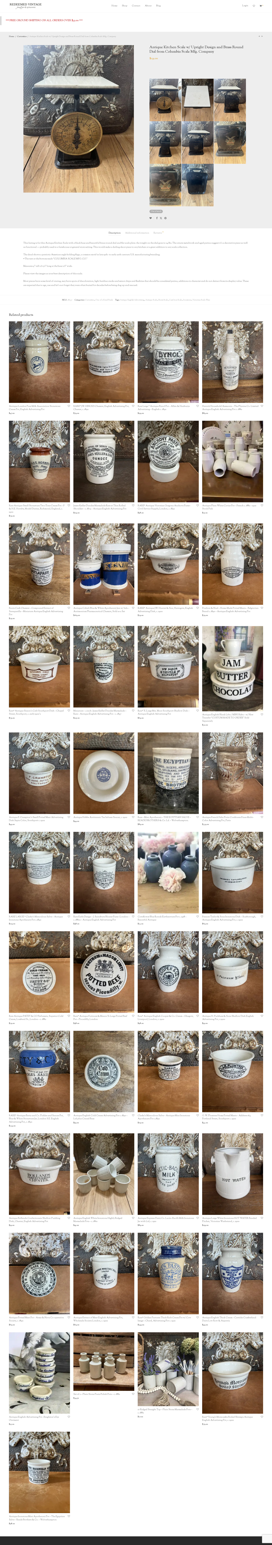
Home (114, 6)
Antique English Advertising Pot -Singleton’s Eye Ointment (34, 1419)
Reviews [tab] (158, 233)
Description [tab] (115, 233)
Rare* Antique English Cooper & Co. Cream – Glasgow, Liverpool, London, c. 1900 (166, 1018)
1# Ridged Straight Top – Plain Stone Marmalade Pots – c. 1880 (165, 1411)
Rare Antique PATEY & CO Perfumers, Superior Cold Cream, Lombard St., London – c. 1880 (36, 1018)
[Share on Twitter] (161, 218)
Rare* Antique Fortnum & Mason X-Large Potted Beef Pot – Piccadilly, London (100, 1018)
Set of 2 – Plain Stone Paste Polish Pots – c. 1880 (96, 1394)
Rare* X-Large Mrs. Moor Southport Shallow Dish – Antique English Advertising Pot (163, 712)
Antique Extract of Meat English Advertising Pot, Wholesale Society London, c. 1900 (98, 1319)
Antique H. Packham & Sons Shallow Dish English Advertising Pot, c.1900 (228, 1018)
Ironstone (187, 300)
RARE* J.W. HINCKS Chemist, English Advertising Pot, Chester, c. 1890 (101, 408)
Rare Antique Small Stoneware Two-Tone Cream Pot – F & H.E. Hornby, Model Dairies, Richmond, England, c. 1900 (37, 509)
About (148, 6)
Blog (158, 6)
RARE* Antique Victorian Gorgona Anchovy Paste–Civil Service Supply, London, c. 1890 (164, 507)
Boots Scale (163, 300)
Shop (124, 6)
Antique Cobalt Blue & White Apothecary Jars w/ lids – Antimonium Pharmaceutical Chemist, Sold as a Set (101, 610)
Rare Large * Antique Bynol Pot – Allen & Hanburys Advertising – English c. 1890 (164, 408)
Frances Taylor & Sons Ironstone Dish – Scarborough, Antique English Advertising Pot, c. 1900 (229, 918)
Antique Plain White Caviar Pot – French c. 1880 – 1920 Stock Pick (229, 507)
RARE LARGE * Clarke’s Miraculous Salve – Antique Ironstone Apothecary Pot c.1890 (36, 918)
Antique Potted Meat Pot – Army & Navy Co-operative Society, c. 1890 (36, 1319)
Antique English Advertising (132, 300)
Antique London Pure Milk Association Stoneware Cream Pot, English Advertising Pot (34, 408)
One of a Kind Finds (104, 300)
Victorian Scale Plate (201, 300)
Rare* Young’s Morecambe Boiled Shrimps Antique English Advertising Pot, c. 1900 (227, 1419)
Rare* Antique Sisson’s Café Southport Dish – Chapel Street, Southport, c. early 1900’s (36, 712)
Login (245, 5)
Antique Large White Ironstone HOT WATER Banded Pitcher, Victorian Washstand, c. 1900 (229, 1220)
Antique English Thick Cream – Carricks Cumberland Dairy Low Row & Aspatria (229, 1319)
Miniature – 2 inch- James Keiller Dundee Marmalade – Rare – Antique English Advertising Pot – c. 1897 (99, 712)
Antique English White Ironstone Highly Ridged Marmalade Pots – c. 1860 (97, 1220)
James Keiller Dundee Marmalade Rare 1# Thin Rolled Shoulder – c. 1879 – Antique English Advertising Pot (99, 507)
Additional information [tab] (137, 233)
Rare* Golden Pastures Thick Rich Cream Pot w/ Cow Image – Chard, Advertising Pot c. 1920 (164, 1319)
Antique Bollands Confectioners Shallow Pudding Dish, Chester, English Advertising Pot (34, 1220)
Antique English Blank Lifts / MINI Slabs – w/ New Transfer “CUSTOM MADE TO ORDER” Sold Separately (227, 718)
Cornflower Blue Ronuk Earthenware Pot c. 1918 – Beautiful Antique (162, 918)
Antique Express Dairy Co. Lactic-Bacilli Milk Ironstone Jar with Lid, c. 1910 (166, 1220)
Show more (24, 413)
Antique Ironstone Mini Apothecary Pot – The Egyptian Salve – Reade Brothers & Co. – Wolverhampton (37, 1518)
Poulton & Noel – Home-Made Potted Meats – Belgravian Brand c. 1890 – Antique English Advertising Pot (230, 610)
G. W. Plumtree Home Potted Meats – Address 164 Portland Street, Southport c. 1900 (226, 1117)
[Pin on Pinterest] (165, 218)
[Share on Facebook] (157, 218)
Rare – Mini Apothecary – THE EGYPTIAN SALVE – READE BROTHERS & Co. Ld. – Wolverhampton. (164, 819)
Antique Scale (151, 300)
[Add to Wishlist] (151, 218)
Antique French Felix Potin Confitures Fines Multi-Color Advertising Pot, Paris (228, 819)
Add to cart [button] (13, 413)
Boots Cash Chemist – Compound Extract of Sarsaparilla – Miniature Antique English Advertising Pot (36, 611)
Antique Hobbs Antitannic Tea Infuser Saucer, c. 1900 (100, 817)
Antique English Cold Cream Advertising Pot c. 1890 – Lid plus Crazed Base (100, 1117)
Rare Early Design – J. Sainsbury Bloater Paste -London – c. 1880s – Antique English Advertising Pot (101, 918)
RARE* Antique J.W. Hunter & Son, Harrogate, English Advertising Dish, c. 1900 (165, 610)
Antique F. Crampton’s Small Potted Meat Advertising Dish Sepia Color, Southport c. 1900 (36, 819)
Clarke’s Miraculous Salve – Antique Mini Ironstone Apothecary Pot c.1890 (164, 1117)
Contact (136, 6)
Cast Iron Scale (175, 300)
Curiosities (21, 36)
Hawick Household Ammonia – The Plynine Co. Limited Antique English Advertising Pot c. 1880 (230, 408)
